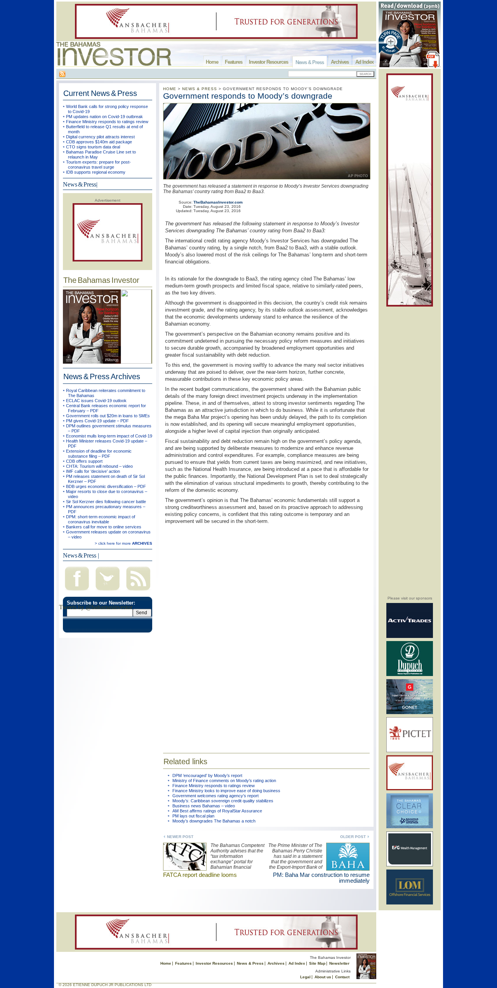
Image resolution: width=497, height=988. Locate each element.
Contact (342, 977)
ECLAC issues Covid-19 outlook (96, 400)
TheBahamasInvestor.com (218, 202)
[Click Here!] (409, 636)
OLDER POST (353, 837)
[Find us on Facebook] (77, 591)
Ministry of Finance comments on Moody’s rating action (224, 780)
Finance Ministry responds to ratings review (107, 121)
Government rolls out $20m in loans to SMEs (108, 415)
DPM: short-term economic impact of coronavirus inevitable (100, 519)
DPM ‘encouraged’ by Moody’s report (207, 775)
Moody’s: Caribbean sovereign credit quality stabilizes (222, 800)
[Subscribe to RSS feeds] (138, 591)
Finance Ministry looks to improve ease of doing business (226, 790)
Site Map (317, 963)
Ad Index (364, 62)
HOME (169, 89)
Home (212, 62)
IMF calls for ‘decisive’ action (93, 471)
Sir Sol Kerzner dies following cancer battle (106, 501)
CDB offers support (84, 461)
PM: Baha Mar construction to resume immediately (321, 877)
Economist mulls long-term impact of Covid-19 (109, 436)
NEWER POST (180, 837)
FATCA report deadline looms (200, 874)
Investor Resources (268, 62)
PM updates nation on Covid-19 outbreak (104, 116)
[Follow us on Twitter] (108, 591)
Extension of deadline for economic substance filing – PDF (99, 453)
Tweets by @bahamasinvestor (95, 607)
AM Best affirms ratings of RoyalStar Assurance (217, 811)
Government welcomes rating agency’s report (215, 795)
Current (100, 93)
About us (323, 977)
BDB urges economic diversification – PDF (106, 486)
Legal (305, 977)
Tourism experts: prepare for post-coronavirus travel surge (98, 164)
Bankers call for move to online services (103, 526)
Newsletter (339, 963)
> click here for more (123, 543)
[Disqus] (266, 634)
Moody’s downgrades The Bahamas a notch (213, 821)
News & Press (309, 62)
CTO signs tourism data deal (93, 147)
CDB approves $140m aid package (99, 141)
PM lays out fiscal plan (193, 816)
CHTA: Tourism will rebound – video (99, 466)
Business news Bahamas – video (203, 805)
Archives (340, 62)
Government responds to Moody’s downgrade (247, 95)
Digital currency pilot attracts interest (100, 136)
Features (233, 62)
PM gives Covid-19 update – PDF (97, 420)
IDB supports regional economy (95, 172)
